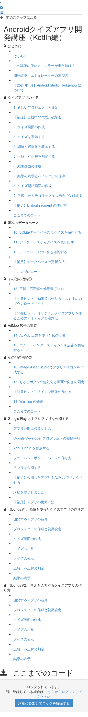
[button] (0, 2)
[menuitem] (1, 7)
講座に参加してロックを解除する (44, 703)
